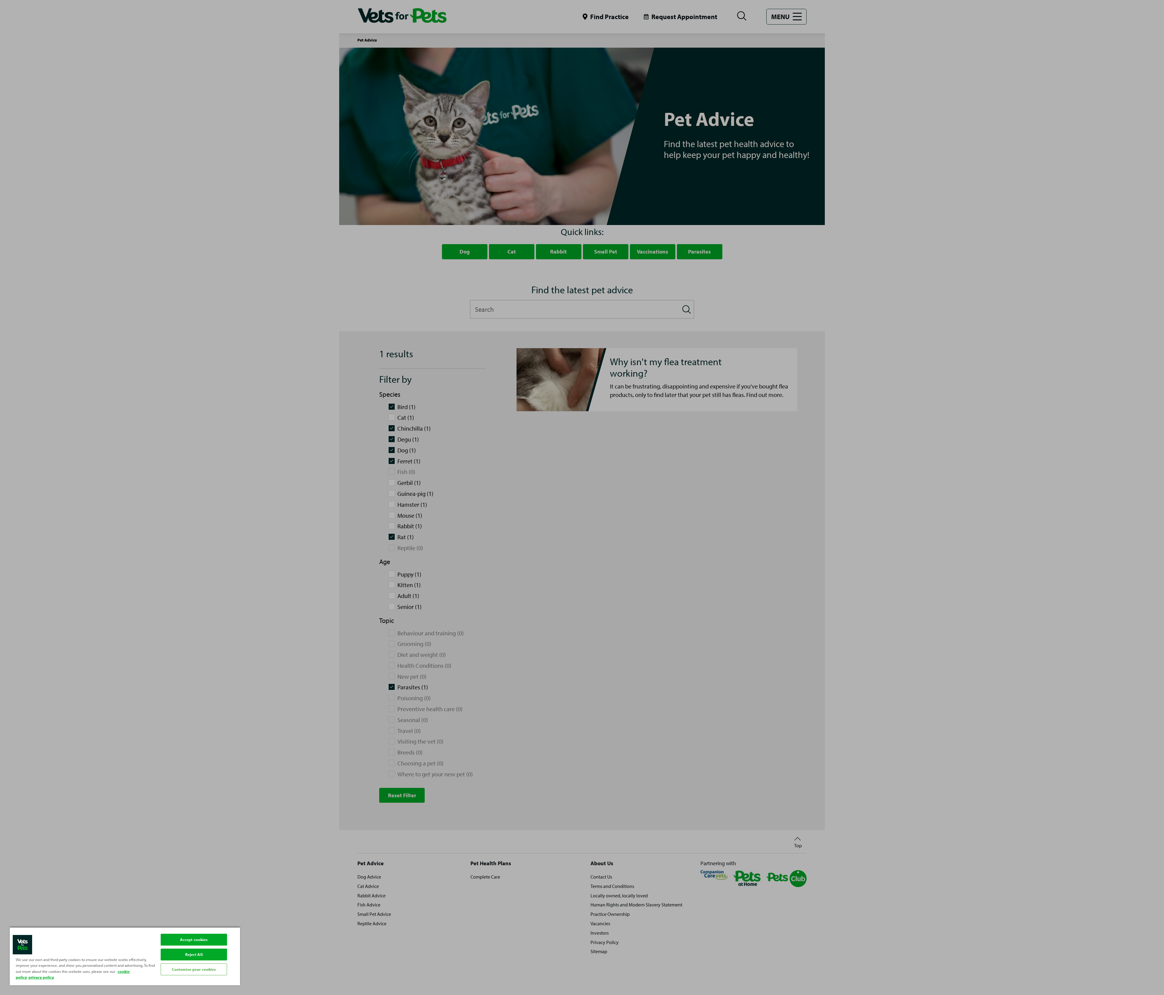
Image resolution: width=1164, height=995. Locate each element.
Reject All (194, 954)
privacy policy (41, 977)
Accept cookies (194, 939)
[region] (125, 956)
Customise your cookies (194, 969)
